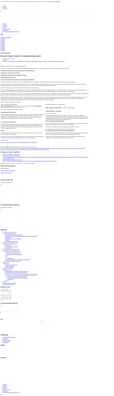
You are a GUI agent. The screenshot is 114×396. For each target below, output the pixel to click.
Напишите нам (6, 340)
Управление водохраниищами (12, 253)
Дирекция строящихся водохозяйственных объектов (17, 259)
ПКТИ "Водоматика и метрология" (13, 261)
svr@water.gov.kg (4, 380)
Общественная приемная (9, 284)
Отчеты (7, 280)
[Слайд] (2, 41)
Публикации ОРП (9, 267)
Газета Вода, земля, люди (11, 265)
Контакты (5, 387)
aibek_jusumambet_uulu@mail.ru (7, 170)
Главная (5, 384)
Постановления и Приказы (11, 246)
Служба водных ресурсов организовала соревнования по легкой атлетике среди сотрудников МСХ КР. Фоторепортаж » (42, 149)
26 (4, 299)
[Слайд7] (2, 48)
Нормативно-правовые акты (10, 244)
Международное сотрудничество (13, 238)
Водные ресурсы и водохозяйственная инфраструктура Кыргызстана (21, 236)
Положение (10, 258)
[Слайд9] (2, 50)
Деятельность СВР (7, 270)
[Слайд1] (2, 40)
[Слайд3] (2, 42)
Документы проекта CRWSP (9, 283)
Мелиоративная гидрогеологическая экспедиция (16, 271)
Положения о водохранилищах (15, 254)
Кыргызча (5, 8)
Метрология (10, 279)
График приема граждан (6, 172)
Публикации (6, 263)
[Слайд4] (2, 44)
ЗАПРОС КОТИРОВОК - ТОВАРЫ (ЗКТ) (11, 154)
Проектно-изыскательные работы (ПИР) (17, 276)
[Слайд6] (2, 46)
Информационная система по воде (11, 392)
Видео (4, 388)
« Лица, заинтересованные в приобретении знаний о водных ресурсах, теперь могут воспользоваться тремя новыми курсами (48, 148)
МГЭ (6, 257)
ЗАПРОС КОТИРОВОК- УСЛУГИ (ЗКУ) (11, 156)
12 (4, 295)
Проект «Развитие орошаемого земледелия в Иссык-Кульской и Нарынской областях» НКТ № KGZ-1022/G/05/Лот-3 (30, 161)
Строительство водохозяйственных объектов (16, 272)
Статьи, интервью (9, 266)
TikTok (6, 3)
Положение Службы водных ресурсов (14, 235)
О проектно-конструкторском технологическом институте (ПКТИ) (20, 275)
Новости (5, 60)
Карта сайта (5, 342)
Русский (4, 7)
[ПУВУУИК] (9, 310)
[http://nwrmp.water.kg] (5, 37)
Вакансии (7, 240)
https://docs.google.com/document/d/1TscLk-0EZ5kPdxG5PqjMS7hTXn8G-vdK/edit (18, 142)
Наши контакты (6, 341)
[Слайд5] (2, 45)
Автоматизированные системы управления (18, 278)
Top (1, 394)
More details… (58, 1)
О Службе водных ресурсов (9, 233)
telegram (2, 3)
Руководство (8, 237)
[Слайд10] (2, 38)
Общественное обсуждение (11, 241)
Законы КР (7, 245)
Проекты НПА (8, 248)
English (4, 6)
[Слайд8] (2, 49)
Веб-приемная (6, 389)
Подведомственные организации (11, 250)
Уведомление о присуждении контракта (12, 159)
